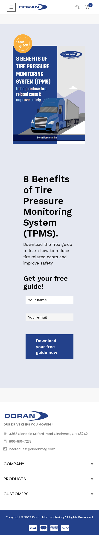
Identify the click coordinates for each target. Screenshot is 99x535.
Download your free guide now (46, 346)
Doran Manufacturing (48, 517)
